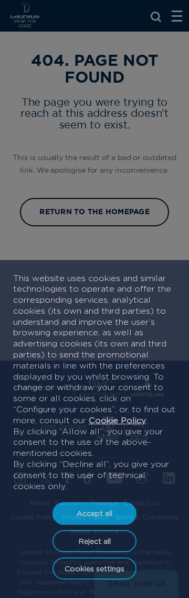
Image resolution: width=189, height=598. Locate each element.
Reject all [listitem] (95, 541)
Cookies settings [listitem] (94, 568)
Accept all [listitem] (94, 513)
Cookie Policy (117, 420)
